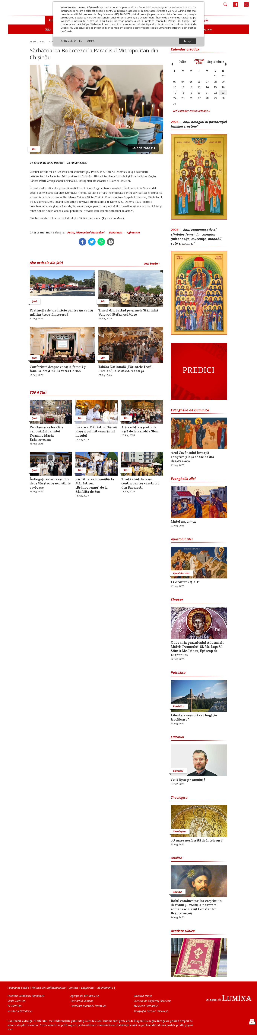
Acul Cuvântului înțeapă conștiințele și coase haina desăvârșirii (192, 457)
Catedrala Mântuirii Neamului (88, 1006)
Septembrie (215, 62)
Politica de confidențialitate (48, 987)
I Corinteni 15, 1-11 (185, 582)
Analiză (176, 858)
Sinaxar (177, 599)
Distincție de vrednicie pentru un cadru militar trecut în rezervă (61, 313)
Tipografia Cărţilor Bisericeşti (151, 1011)
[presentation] (171, 62)
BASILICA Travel (143, 996)
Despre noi (87, 987)
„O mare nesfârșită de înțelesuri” (197, 841)
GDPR (90, 41)
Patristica (178, 672)
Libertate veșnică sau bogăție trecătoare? (194, 718)
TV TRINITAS (14, 1006)
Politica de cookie (18, 987)
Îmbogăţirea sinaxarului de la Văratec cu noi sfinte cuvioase (50, 483)
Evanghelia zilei (183, 478)
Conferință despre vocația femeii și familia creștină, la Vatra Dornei (58, 369)
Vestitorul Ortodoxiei (20, 1011)
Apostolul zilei (182, 539)
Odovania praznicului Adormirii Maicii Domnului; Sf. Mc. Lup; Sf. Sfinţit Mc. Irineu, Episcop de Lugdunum (197, 649)
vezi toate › (152, 263)
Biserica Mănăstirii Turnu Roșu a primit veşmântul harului (96, 431)
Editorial (177, 737)
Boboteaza (115, 232)
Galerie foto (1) (143, 148)
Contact (73, 987)
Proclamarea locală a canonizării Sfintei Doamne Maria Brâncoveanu (46, 433)
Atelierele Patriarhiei (146, 1006)
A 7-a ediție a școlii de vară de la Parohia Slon (139, 429)
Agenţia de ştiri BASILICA (85, 996)
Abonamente (105, 987)
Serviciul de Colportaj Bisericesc (152, 1001)
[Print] (110, 242)
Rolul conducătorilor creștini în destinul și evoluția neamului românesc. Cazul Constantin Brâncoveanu (196, 907)
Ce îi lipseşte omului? (188, 780)
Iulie (182, 62)
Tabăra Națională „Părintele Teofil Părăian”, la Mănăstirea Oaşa (125, 369)
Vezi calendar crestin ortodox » (191, 111)
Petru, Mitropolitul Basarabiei (85, 232)
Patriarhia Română (82, 1001)
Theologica (179, 797)
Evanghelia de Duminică (190, 410)
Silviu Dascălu (55, 162)
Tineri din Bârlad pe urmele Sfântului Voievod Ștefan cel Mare (128, 313)
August (199, 61)
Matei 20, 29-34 (183, 522)
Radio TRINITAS (16, 1001)
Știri (34, 149)
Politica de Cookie (72, 41)
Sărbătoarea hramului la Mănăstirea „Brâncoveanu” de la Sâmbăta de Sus (94, 485)
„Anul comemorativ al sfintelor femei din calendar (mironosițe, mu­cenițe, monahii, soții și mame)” (196, 236)
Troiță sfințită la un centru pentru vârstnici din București (140, 483)
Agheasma (133, 232)
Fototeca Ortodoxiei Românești (26, 996)
